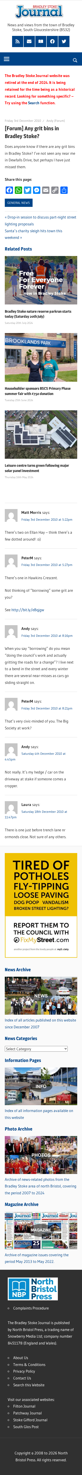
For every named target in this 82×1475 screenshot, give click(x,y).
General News (18, 203)
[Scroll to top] (74, 1467)
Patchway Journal (27, 1413)
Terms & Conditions (29, 1364)
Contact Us (22, 1378)
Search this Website (28, 1384)
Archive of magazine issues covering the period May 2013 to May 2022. (37, 1258)
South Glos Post (26, 1426)
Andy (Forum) (55, 121)
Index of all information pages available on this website (39, 1114)
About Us (20, 1357)
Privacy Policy (24, 1371)
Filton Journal (24, 1406)
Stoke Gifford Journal (30, 1419)
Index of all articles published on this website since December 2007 (40, 1023)
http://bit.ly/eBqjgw (27, 609)
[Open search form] (75, 59)
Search (33, 102)
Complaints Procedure (31, 1308)
